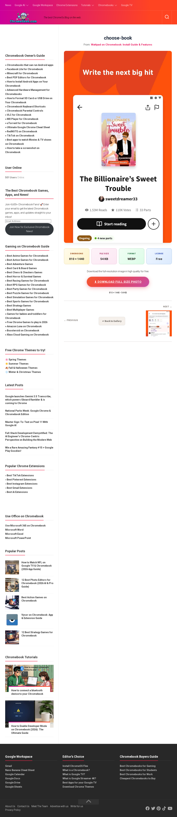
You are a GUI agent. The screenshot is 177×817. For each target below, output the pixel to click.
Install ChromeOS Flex (75, 766)
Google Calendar (15, 774)
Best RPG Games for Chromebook (26, 284)
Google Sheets (13, 786)
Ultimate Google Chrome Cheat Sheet (28, 127)
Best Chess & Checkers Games (24, 272)
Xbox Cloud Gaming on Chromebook (28, 334)
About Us (10, 806)
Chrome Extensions (67, 5)
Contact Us (23, 806)
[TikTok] (164, 808)
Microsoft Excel (14, 534)
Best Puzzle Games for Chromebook (28, 293)
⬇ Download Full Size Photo (118, 281)
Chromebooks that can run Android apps (30, 65)
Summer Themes (19, 363)
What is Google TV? (74, 774)
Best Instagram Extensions (22, 483)
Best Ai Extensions (17, 492)
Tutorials (86, 5)
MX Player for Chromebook (22, 119)
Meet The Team (39, 806)
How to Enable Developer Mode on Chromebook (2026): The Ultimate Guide (29, 729)
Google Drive (12, 782)
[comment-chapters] (159, 335)
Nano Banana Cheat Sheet (20, 770)
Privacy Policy (13, 810)
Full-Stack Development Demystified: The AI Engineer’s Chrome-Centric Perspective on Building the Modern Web (29, 436)
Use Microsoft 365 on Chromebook (25, 525)
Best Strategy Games (19, 305)
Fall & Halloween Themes (23, 367)
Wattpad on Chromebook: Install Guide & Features (121, 44)
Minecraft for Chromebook (22, 73)
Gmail (8, 766)
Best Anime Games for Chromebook (27, 255)
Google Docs (12, 778)
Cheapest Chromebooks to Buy (137, 778)
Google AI (20, 5)
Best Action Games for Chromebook (27, 260)
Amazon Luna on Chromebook (24, 326)
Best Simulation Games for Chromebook (30, 297)
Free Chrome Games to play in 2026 (27, 322)
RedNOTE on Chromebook (22, 131)
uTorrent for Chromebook (22, 123)
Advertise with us (59, 806)
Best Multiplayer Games (20, 309)
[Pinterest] (159, 808)
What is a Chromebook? (76, 770)
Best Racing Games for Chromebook (28, 280)
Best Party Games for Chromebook (27, 289)
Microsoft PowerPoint (18, 538)
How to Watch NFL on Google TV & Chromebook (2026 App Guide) (36, 566)
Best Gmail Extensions (19, 487)
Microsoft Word (14, 529)
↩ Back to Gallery (112, 321)
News (8, 5)
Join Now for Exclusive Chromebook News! (29, 229)
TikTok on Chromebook (20, 135)
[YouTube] (170, 808)
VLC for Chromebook (19, 114)
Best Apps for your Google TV (79, 782)
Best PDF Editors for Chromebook (26, 77)
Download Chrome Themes (78, 786)
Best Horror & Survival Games (24, 276)
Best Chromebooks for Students (138, 770)
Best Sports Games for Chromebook (28, 301)
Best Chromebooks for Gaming (138, 766)
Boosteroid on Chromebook (23, 330)
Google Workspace (43, 5)
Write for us (77, 806)
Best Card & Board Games (22, 268)
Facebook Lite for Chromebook (25, 69)
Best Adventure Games (20, 264)
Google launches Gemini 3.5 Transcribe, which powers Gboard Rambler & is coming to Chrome (28, 400)
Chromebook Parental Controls (25, 110)
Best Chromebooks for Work (136, 774)
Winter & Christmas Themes (25, 372)
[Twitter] (153, 808)
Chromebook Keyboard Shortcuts (26, 106)
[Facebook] (148, 808)
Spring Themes (17, 359)
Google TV (126, 5)
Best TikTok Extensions (20, 475)
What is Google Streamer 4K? (79, 778)
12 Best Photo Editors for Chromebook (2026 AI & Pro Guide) (37, 583)
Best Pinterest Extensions (21, 479)
